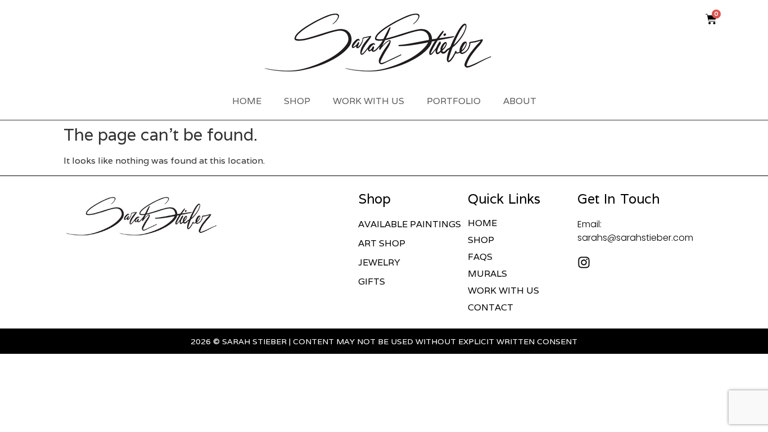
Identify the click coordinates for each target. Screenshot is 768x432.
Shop (297, 101)
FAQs (480, 257)
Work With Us (368, 101)
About (519, 101)
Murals (487, 274)
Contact (490, 307)
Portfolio (454, 101)
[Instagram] (583, 262)
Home (246, 101)
